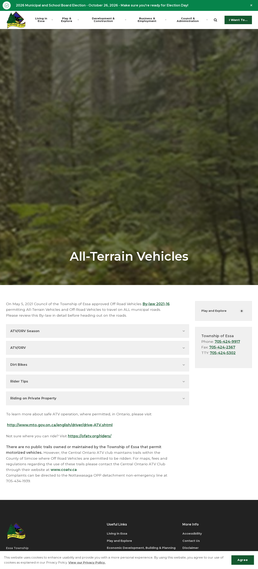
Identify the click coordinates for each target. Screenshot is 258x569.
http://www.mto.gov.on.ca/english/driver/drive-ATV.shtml (60, 425)
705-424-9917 (227, 341)
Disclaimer (190, 548)
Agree (242, 560)
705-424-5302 (223, 353)
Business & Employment (147, 20)
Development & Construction (103, 20)
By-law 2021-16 (156, 304)
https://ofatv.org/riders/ (89, 436)
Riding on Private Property (33, 398)
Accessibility (192, 533)
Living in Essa (41, 20)
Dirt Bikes (18, 365)
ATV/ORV (18, 348)
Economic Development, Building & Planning (141, 548)
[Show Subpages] (242, 311)
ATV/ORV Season (25, 331)
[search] (215, 20)
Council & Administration (188, 20)
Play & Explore (66, 20)
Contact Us (191, 541)
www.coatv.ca (64, 469)
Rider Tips (19, 381)
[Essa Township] (16, 20)
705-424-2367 (222, 347)
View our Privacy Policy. (87, 562)
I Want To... (238, 20)
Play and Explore (214, 311)
